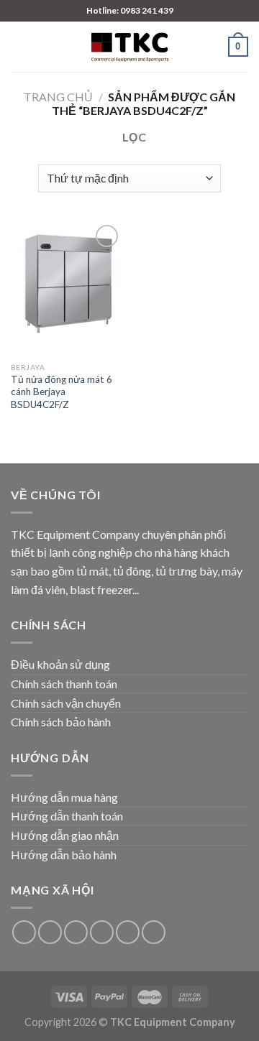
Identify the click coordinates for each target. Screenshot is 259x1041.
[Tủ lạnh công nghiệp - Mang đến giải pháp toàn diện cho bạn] (129, 47)
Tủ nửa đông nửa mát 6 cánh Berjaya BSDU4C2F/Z (61, 392)
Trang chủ (58, 96)
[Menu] (19, 46)
